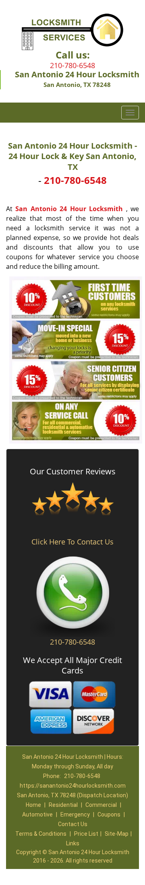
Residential (63, 805)
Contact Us (72, 824)
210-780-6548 (72, 65)
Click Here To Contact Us (72, 541)
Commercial (101, 805)
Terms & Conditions (40, 834)
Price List (86, 834)
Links (72, 843)
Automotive (37, 814)
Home (33, 805)
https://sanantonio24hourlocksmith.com (73, 785)
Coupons (108, 814)
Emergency (75, 814)
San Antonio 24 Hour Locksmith (69, 208)
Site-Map (116, 834)
